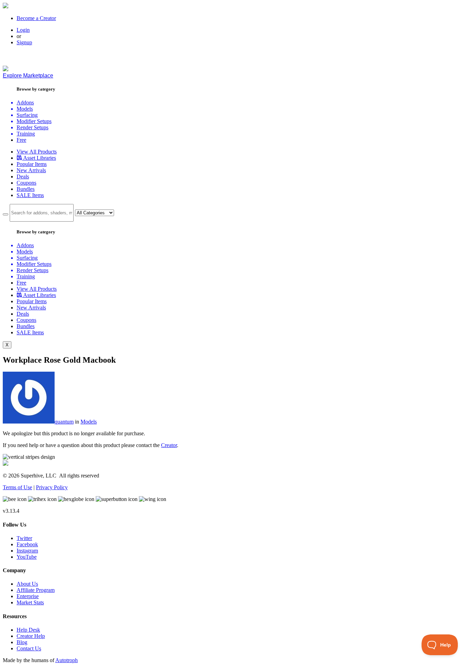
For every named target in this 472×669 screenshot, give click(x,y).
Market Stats (30, 602)
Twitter (24, 538)
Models (89, 422)
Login (23, 30)
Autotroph (66, 660)
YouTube (27, 557)
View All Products (37, 152)
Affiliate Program (36, 590)
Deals (23, 176)
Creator (169, 445)
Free (21, 140)
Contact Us (29, 648)
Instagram (27, 551)
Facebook (27, 544)
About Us (27, 584)
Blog (22, 642)
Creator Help (31, 636)
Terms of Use (17, 487)
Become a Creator (36, 18)
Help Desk (28, 630)
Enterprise (28, 596)
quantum (64, 422)
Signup (24, 42)
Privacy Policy (52, 487)
